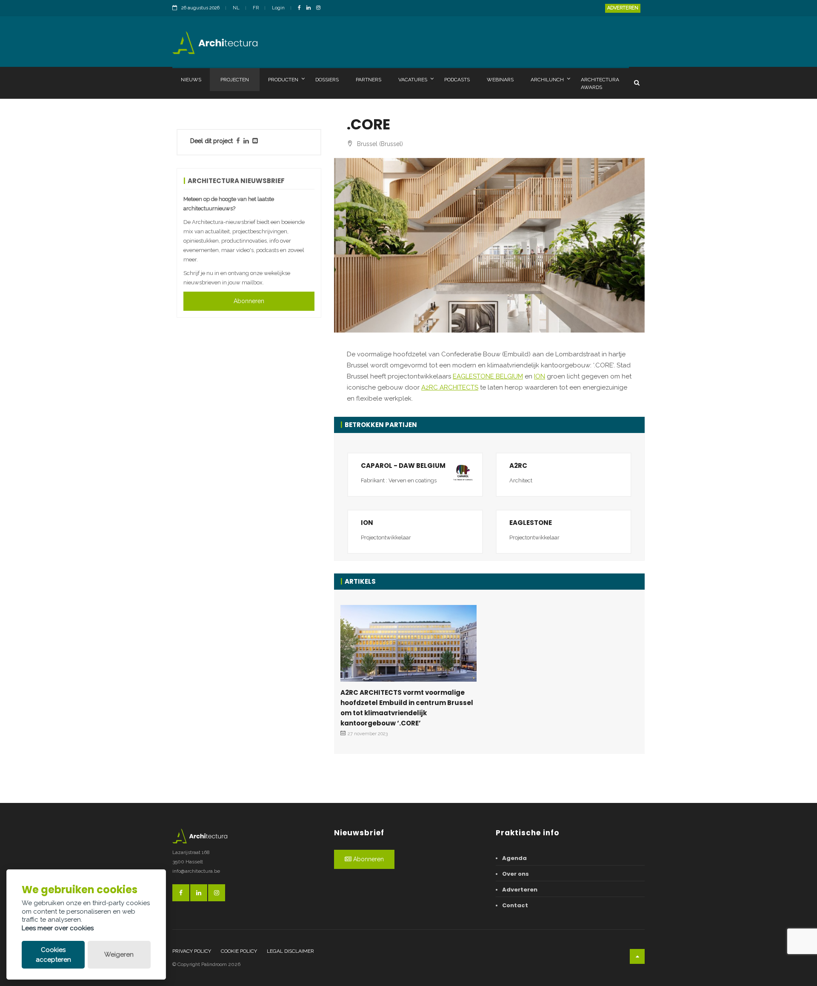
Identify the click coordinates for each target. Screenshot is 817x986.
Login (278, 8)
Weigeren (119, 954)
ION (539, 376)
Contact (515, 905)
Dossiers (327, 80)
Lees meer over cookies (58, 928)
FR (256, 8)
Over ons (515, 874)
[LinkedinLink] (310, 8)
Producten (283, 80)
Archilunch (547, 80)
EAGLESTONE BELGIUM (488, 376)
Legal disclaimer (290, 951)
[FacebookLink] (301, 8)
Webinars (500, 80)
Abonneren (249, 301)
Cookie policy (239, 951)
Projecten (234, 80)
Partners (368, 80)
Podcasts (457, 80)
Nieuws (191, 80)
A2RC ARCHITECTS (449, 387)
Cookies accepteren (53, 954)
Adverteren (622, 8)
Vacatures (412, 80)
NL (236, 8)
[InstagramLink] (320, 8)
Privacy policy (191, 951)
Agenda (514, 858)
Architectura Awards (600, 83)
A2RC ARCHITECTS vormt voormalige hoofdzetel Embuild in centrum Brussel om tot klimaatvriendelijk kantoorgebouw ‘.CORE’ (406, 708)
